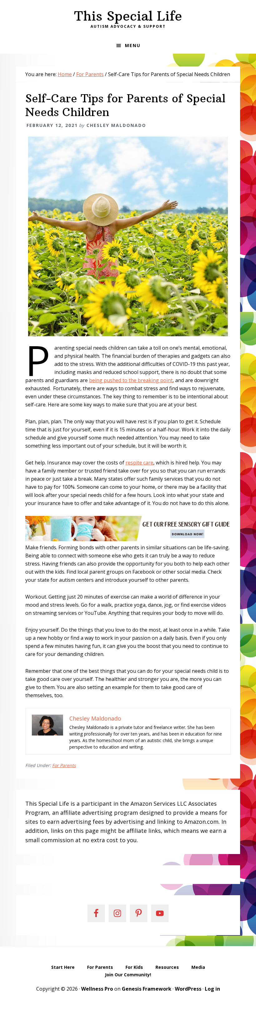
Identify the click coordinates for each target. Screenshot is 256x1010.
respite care (139, 462)
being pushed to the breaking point (131, 380)
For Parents (64, 765)
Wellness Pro (97, 988)
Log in (212, 988)
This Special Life (128, 16)
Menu (132, 45)
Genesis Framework (146, 988)
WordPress (188, 988)
